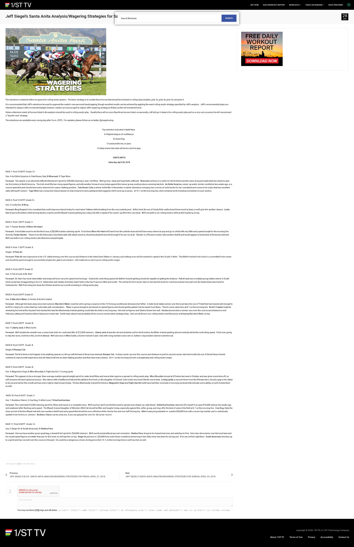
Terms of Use (296, 537)
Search (229, 18)
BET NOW (255, 5)
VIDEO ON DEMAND (314, 5)
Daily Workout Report (274, 5)
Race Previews (335, 5)
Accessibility (327, 537)
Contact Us (343, 537)
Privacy (311, 537)
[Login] (348, 4)
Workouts (294, 5)
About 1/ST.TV (277, 537)
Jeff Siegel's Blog (12, 464)
